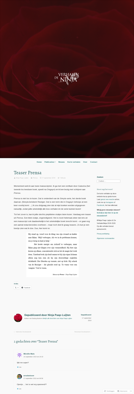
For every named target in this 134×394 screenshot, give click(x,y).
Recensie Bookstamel (82, 332)
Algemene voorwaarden (105, 238)
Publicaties (49, 162)
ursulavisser (28, 376)
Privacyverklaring (103, 234)
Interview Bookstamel (22, 332)
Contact (93, 162)
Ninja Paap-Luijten (22, 178)
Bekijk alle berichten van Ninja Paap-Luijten (57, 318)
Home (39, 162)
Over (85, 162)
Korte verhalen (73, 162)
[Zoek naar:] (108, 181)
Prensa (35, 178)
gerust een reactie (107, 199)
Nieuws (61, 162)
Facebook (100, 205)
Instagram (109, 202)
